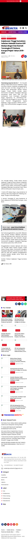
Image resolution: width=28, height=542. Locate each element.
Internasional (4, 484)
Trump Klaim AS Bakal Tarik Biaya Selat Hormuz (6, 350)
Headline (4, 38)
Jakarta (3, 482)
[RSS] (17, 524)
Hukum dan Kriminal (11, 38)
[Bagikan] (25, 56)
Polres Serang (6, 496)
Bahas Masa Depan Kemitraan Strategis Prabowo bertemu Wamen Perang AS (7, 320)
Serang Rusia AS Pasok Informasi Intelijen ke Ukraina (20, 320)
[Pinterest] (8, 524)
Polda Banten (6, 500)
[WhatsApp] (25, 304)
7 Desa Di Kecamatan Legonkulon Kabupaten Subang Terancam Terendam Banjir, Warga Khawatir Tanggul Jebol (13, 438)
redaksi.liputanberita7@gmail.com (13, 468)
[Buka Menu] (23, 28)
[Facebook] (16, 304)
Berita (2, 480)
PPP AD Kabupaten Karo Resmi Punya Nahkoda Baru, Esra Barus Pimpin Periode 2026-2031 (20, 350)
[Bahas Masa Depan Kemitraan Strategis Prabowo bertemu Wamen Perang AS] (7, 314)
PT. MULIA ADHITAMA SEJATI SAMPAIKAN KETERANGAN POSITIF (11, 427)
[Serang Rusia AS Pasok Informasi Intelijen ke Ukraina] (21, 314)
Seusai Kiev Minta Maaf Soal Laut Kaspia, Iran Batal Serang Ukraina (20, 335)
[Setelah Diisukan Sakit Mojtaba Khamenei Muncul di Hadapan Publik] (7, 328)
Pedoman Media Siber (7, 532)
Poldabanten (6, 493)
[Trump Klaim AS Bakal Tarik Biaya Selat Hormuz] (7, 343)
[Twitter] (19, 304)
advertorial (4, 477)
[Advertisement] (14, 21)
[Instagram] (11, 524)
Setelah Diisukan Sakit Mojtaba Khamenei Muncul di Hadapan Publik (7, 335)
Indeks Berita (10, 530)
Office (17, 532)
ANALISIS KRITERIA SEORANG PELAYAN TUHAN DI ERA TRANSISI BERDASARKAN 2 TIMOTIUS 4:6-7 (13, 443)
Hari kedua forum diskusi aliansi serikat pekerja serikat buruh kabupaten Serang (13, 423)
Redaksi (18, 530)
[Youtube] (14, 524)
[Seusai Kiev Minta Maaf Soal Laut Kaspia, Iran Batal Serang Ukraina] (21, 328)
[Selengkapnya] (14, 454)
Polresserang (6, 498)
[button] (20, 28)
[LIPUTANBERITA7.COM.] (9, 28)
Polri (4, 491)
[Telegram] (22, 304)
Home (3, 530)
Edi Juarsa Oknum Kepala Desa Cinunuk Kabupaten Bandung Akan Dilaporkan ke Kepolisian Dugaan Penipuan (12, 432)
